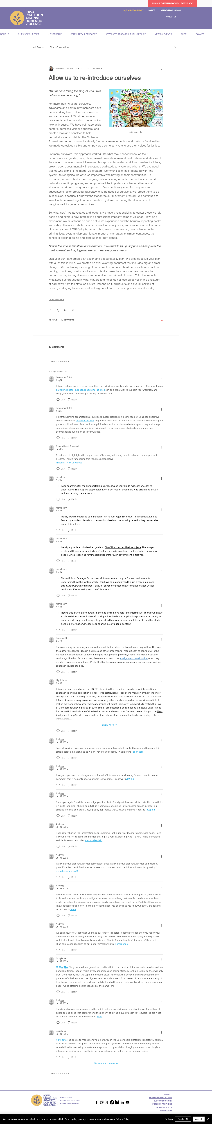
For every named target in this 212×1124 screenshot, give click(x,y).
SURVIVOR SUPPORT (163, 1100)
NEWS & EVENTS (164, 1107)
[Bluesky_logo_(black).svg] (117, 1102)
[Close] (208, 1119)
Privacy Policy (122, 1119)
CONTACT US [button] (166, 1110)
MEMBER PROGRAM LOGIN (160, 1097)
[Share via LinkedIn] (65, 310)
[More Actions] (161, 379)
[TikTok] (112, 1102)
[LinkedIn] (122, 1102)
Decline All (183, 1119)
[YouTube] (127, 1102)
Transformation (59, 47)
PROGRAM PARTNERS (162, 1104)
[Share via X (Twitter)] (57, 310)
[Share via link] (72, 310)
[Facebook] (97, 1102)
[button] (171, 16)
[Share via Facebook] (50, 310)
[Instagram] (102, 1102)
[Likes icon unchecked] (58, 400)
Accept (198, 1119)
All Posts (38, 47)
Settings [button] (169, 1119)
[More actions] (161, 68)
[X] (107, 1102)
